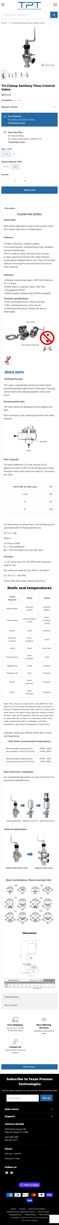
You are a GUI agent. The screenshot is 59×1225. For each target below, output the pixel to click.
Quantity (5, 175)
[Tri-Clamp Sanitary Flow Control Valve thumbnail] (4, 74)
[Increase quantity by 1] (25, 180)
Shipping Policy (16, 1214)
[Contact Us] (15, 1046)
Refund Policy (30, 1214)
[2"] (14, 157)
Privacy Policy (43, 1212)
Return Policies (10, 1005)
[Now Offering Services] (44, 1026)
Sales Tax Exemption (37, 1209)
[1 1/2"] (6, 157)
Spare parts (14, 372)
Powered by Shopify (29, 1220)
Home (4, 23)
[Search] (54, 15)
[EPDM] (6, 170)
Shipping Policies (11, 997)
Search (13, 1209)
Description (10, 208)
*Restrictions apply (16, 122)
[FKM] (16, 170)
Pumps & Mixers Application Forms (21, 1212)
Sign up (46, 1097)
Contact (22, 1209)
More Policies (44, 1214)
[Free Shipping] (15, 1026)
